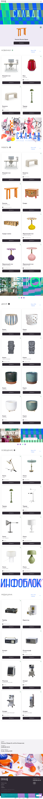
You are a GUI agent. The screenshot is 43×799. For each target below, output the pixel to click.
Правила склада (3, 783)
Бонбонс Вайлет (7, 264)
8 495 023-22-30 (37, 780)
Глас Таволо (5, 537)
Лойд (25, 388)
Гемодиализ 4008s (27, 712)
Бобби (5, 106)
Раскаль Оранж (6, 204)
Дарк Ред (25, 76)
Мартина (4, 388)
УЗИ (4, 651)
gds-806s (27, 651)
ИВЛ (25, 681)
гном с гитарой (6, 358)
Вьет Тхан (4, 330)
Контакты (2, 784)
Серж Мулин (26, 506)
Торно (25, 537)
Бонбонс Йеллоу (28, 234)
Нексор (6, 76)
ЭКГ (4, 620)
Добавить (11, 82)
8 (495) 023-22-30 (5, 747)
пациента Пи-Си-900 (7, 681)
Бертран (25, 416)
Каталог (2, 786)
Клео (4, 476)
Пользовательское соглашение (5, 791)
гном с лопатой (27, 358)
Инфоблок (3, 787)
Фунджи (25, 106)
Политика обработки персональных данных (7, 789)
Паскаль (4, 416)
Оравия (25, 330)
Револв (25, 476)
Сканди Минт (26, 567)
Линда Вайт (5, 567)
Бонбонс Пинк (28, 264)
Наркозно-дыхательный (8, 712)
